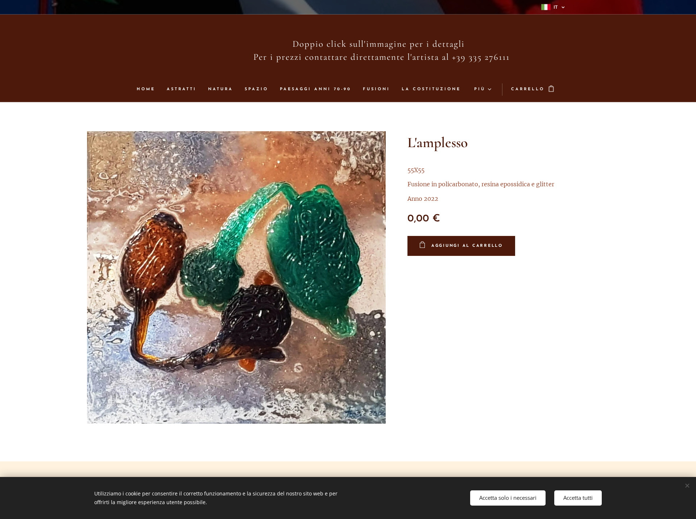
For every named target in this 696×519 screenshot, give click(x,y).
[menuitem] (149, 89)
